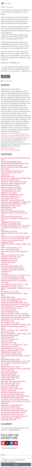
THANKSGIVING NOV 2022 (11, 222)
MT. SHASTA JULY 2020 (10, 292)
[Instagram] (7, 443)
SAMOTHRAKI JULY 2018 (10, 367)
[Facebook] (11, 443)
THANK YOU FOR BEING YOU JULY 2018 (15, 361)
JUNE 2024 (5, 174)
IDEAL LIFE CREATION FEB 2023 (13, 211)
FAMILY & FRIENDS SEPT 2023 (12, 195)
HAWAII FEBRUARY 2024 (10, 185)
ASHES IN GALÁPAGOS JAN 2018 (13, 412)
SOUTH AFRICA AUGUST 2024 (12, 171)
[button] (29, 2)
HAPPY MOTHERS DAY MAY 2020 (13, 299)
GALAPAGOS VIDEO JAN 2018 (12, 414)
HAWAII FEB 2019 (7, 337)
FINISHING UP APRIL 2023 (10, 206)
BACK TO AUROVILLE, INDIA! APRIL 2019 (16, 334)
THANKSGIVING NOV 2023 (11, 191)
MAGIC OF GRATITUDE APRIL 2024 (14, 182)
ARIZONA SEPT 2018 (8, 343)
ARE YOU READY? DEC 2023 (11, 189)
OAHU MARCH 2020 (8, 310)
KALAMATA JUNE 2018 (9, 372)
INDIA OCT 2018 (7, 341)
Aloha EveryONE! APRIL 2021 (11, 266)
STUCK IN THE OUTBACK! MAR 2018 (14, 400)
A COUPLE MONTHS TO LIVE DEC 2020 (15, 275)
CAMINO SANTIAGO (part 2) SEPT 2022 (15, 226)
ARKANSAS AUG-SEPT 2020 (11, 286)
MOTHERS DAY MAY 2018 (10, 383)
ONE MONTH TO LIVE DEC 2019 (12, 319)
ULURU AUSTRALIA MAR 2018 (12, 394)
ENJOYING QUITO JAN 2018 (11, 418)
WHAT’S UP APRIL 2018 (9, 387)
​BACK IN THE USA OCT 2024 (11, 165)
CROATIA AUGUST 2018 (10, 347)
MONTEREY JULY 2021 (9, 261)
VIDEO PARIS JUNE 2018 (10, 378)
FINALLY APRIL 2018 (8, 390)
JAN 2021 (4, 273)
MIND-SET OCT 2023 (9, 193)
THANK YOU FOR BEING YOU (11, 301)
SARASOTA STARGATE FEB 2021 (13, 270)
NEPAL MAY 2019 (7, 332)
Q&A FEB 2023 (6, 209)
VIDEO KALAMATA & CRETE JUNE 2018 (15, 369)
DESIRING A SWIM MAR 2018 (11, 405)
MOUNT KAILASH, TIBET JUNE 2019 (14, 330)
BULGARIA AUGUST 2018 (10, 359)
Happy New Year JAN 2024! (11, 187)
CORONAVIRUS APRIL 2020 (11, 308)
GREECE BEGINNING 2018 (10, 376)
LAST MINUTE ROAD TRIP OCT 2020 (14, 284)
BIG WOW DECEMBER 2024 (11, 162)
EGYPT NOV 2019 (7, 321)
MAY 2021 (4, 264)
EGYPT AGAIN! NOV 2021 (10, 249)
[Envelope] (3, 443)
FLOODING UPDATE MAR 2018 (12, 398)
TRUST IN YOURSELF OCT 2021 (12, 255)
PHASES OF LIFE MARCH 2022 (12, 240)
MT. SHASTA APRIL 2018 (10, 385)
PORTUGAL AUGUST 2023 (11, 196)
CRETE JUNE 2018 (7, 370)
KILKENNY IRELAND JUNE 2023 (12, 200)
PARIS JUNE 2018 (7, 379)
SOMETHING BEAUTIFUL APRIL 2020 (14, 306)
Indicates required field (9, 448)
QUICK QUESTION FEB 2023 (11, 217)
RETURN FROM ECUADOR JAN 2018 (14, 411)
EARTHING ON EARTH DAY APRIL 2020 (15, 304)
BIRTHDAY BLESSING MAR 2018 (12, 392)
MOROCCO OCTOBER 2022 (11, 224)
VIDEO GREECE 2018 (8, 374)
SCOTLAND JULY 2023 (9, 198)
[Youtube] (16, 443)
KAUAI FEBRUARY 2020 (10, 312)
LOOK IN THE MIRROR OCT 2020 (13, 279)
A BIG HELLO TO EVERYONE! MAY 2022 (15, 237)
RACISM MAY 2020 (8, 297)
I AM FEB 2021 (6, 271)
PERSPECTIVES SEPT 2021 (11, 257)
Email (3, 454)
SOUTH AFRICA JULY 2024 (11, 173)
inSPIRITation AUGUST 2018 (11, 354)
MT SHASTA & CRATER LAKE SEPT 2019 (16, 325)
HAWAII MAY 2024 (8, 176)
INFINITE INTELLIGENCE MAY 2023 (14, 204)
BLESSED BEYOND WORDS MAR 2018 (15, 396)
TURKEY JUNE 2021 (8, 262)
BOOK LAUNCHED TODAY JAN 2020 (14, 314)
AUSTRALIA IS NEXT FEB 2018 (12, 409)
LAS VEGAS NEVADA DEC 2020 (12, 277)
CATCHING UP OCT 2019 (10, 323)
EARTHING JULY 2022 (9, 231)
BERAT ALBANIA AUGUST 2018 (12, 350)
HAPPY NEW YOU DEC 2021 (11, 248)
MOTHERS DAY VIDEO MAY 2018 (13, 381)
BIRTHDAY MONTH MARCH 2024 (13, 184)
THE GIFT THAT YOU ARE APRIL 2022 (15, 238)
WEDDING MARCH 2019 (9, 336)
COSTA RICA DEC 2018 (9, 339)
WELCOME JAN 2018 (8, 420)
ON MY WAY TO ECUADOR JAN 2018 (14, 416)
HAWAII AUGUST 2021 (9, 259)
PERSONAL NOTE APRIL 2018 (12, 389)
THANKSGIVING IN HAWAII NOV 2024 (15, 163)
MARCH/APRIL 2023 (8, 207)
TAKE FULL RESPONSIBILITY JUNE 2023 (16, 202)
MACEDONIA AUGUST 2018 (11, 352)
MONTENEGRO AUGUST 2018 (12, 348)
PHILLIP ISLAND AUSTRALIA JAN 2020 (15, 317)
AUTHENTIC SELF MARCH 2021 (12, 268)
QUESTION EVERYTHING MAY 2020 (14, 303)
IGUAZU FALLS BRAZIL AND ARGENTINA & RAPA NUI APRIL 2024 (16, 179)
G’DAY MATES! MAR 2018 (10, 407)
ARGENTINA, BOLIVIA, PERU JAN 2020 (15, 315)
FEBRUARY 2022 (7, 242)
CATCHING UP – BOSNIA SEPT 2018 (14, 345)
